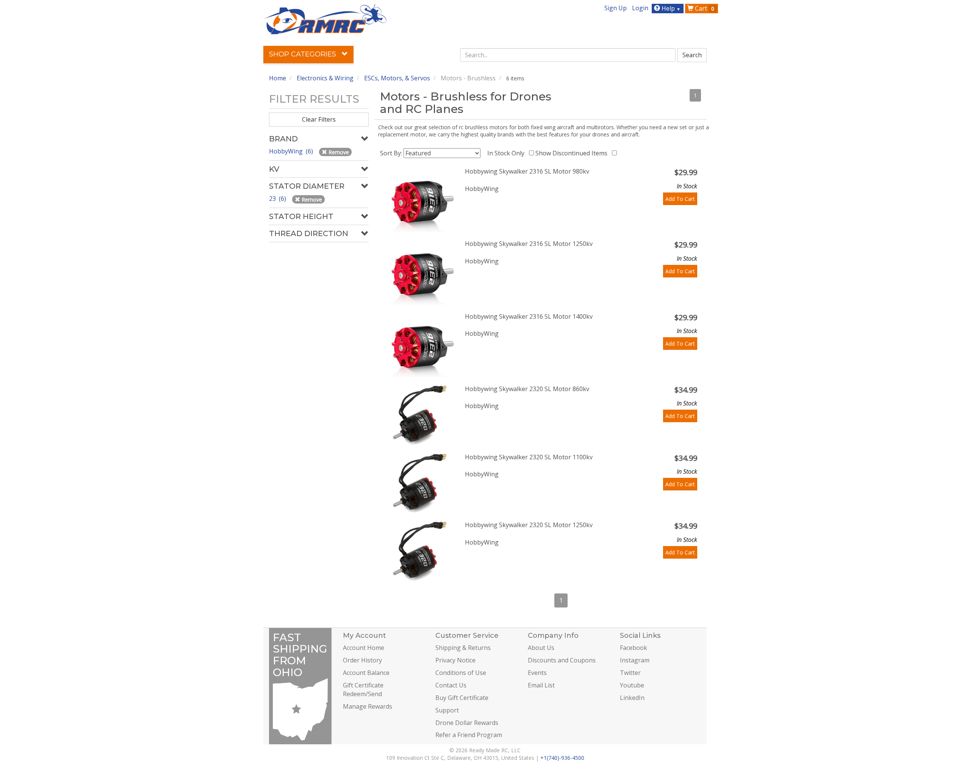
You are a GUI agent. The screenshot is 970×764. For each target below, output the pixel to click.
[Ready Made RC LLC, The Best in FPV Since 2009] (324, 18)
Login (640, 8)
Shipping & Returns (463, 647)
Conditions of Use (460, 672)
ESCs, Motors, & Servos (397, 78)
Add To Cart (680, 198)
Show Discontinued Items (572, 153)
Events (537, 672)
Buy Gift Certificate (461, 698)
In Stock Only (507, 153)
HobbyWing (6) (291, 151)
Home (277, 78)
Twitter (630, 672)
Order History (362, 660)
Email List (541, 685)
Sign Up (615, 8)
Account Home (363, 647)
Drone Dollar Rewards (466, 723)
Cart (703, 8)
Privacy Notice (455, 660)
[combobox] (568, 55)
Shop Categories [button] (303, 54)
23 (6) (278, 198)
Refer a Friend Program (468, 735)
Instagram (634, 660)
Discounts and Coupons (562, 660)
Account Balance (366, 672)
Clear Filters (319, 119)
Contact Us (450, 685)
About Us (541, 647)
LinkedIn (632, 698)
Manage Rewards (367, 706)
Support (447, 710)
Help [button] (670, 8)
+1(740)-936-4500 (562, 757)
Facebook (633, 647)
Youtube (632, 685)
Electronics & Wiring (325, 78)
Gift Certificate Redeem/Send (363, 689)
